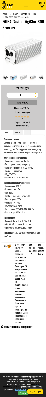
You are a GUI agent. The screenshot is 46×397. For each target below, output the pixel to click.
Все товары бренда (41, 249)
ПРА (30, 253)
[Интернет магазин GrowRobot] (7, 5)
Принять (23, 393)
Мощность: (18, 108)
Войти (42, 2)
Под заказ (22, 103)
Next (40, 77)
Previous (5, 77)
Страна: (18, 112)
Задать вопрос (35, 391)
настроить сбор (20, 389)
